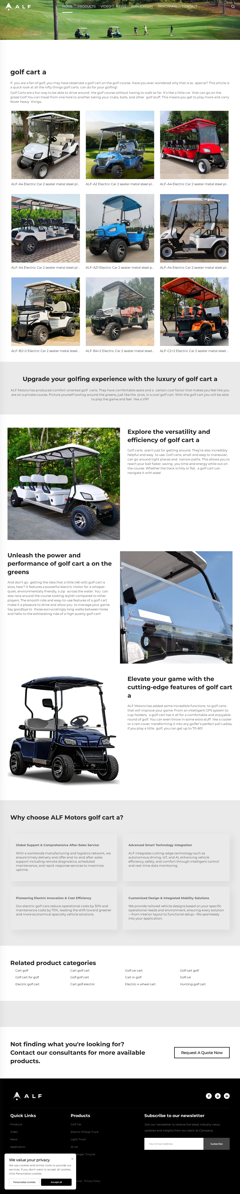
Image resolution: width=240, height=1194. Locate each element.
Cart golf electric (82, 984)
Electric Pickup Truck (84, 1132)
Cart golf (21, 970)
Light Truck (78, 1139)
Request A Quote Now (202, 1052)
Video (105, 6)
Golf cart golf (189, 970)
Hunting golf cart (193, 984)
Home (67, 6)
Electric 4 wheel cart (140, 984)
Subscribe (217, 1143)
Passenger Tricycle (83, 1154)
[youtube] (218, 1096)
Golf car (185, 977)
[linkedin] (227, 1096)
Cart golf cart (80, 970)
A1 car (74, 1147)
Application (142, 6)
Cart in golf (133, 977)
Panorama (167, 6)
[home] (18, 6)
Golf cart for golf (27, 977)
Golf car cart (134, 970)
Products (86, 6)
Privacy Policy (92, 1181)
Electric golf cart (27, 984)
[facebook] (209, 1096)
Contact (189, 6)
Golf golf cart (79, 977)
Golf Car (76, 1124)
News (121, 6)
